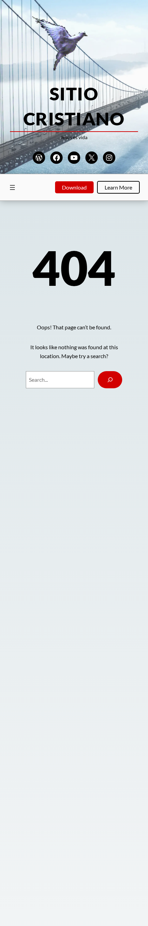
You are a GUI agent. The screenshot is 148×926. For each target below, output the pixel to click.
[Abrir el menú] (12, 187)
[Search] (110, 379)
